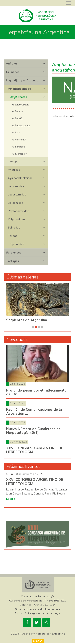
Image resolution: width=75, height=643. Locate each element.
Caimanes (12, 72)
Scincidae (14, 228)
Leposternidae (17, 194)
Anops (14, 161)
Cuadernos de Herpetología (37, 596)
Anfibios (11, 63)
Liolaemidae (15, 203)
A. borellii (17, 118)
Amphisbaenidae (19, 89)
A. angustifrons (20, 104)
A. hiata (16, 132)
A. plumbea (18, 146)
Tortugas (12, 261)
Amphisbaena (18, 97)
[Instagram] (46, 622)
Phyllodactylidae (18, 211)
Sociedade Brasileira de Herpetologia (37, 609)
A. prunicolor (19, 153)
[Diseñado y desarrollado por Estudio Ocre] (37, 641)
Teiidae (12, 236)
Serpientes (13, 252)
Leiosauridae (16, 186)
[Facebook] (27, 622)
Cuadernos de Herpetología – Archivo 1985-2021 (37, 600)
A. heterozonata (21, 125)
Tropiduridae (16, 244)
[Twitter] (37, 622)
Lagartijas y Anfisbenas (22, 80)
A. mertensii (19, 139)
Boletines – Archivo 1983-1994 (37, 605)
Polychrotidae (16, 219)
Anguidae (14, 170)
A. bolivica (18, 111)
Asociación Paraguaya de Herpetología (37, 613)
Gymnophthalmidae (20, 178)
